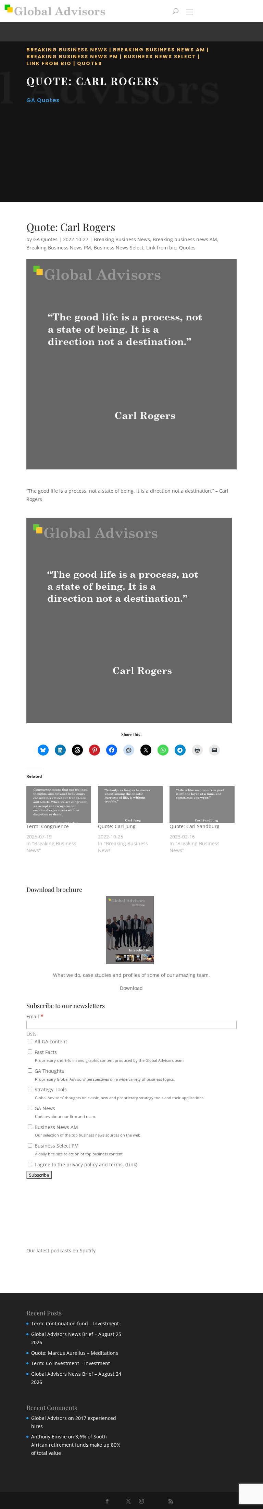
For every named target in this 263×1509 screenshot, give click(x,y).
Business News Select (160, 56)
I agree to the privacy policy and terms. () (85, 1164)
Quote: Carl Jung (117, 826)
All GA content (50, 1041)
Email (34, 1016)
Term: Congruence (47, 826)
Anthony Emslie (49, 1436)
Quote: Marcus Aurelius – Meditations (74, 1353)
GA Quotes (43, 100)
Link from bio (49, 63)
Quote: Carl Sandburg (195, 826)
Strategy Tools (118, 1093)
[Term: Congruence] (58, 804)
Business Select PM (78, 1149)
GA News (64, 1112)
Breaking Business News (67, 49)
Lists (31, 1033)
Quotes (89, 63)
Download (131, 988)
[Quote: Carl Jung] (130, 804)
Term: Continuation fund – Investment (75, 1323)
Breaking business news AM (159, 49)
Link (131, 1164)
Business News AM (87, 1131)
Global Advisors (49, 1418)
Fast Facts (108, 1056)
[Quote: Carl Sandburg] (202, 804)
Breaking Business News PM (72, 56)
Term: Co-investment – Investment (70, 1363)
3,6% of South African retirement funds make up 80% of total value (76, 1444)
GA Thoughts (104, 1075)
